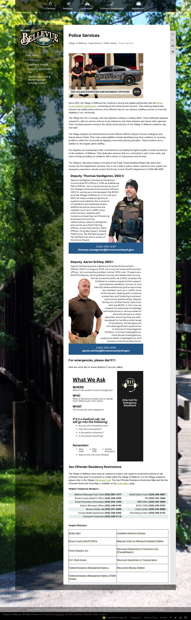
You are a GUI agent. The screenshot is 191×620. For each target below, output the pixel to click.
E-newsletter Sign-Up (116, 617)
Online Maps (123, 483)
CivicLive (59, 614)
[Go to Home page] (173, 52)
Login (95, 614)
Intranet (87, 614)
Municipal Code (103, 480)
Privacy (163, 617)
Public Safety (32, 55)
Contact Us (135, 617)
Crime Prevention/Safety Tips (40, 71)
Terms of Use (150, 617)
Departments (95, 43)
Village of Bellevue (78, 43)
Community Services (38, 64)
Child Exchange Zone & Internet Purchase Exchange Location (39, 80)
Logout (103, 614)
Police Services (32, 60)
